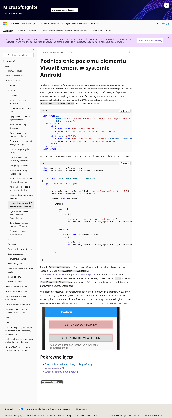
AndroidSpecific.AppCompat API (61, 371)
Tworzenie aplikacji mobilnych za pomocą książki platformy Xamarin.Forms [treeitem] (19, 330)
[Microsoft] (5, 23)
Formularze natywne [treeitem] (17, 259)
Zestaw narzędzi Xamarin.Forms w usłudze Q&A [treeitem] (17, 311)
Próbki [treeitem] (8, 322)
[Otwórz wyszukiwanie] (158, 23)
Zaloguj (165, 23)
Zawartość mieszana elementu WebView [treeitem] (19, 225)
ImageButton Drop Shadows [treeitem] (18, 126)
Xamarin (73, 52)
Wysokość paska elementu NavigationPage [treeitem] (21, 143)
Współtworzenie (83, 415)
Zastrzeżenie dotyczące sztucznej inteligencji (23, 415)
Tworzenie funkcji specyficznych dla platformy (68, 364)
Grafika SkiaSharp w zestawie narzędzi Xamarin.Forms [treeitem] (18, 349)
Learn (43, 52)
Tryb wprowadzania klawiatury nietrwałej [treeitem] (19, 159)
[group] (86, 132)
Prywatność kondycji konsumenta (124, 415)
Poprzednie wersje (57, 52)
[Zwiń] (33, 50)
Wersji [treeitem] (8, 317)
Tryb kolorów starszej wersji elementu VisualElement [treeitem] (19, 214)
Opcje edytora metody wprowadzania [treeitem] (20, 118)
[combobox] (18, 55)
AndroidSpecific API (55, 367)
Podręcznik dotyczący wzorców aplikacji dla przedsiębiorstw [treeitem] (19, 341)
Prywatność (99, 415)
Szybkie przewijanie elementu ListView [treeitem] (18, 135)
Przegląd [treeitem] (11, 85)
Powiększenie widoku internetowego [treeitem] (19, 233)
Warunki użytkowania (153, 415)
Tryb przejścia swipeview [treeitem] (21, 165)
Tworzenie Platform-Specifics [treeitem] (20, 249)
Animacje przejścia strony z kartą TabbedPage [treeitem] (21, 180)
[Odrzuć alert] (166, 5)
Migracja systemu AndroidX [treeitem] (18, 102)
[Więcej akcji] (129, 52)
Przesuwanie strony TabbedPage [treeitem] (18, 172)
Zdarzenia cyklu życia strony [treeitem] (19, 151)
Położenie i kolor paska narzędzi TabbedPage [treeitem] (20, 188)
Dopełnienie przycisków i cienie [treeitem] (21, 110)
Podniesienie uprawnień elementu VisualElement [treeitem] (21, 205)
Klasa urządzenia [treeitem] (15, 254)
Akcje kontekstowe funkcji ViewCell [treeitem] (21, 197)
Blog (69, 415)
